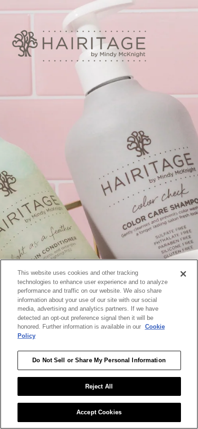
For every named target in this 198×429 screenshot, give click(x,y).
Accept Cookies (99, 412)
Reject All (99, 386)
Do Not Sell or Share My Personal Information (99, 360)
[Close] (183, 274)
